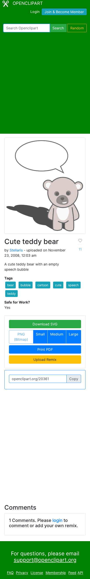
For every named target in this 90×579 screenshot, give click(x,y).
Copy (73, 379)
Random (77, 28)
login (57, 520)
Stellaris (16, 250)
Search (58, 28)
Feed (72, 573)
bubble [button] (26, 285)
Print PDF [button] (45, 349)
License (37, 573)
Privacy (22, 573)
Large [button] (73, 334)
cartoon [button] (42, 285)
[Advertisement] (45, 83)
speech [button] (73, 285)
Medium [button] (56, 334)
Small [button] (40, 334)
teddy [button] (11, 293)
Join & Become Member (64, 12)
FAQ (10, 573)
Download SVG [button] (45, 324)
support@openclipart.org (45, 560)
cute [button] (58, 285)
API (80, 573)
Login (35, 11)
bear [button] (10, 285)
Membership (56, 573)
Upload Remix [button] (45, 359)
